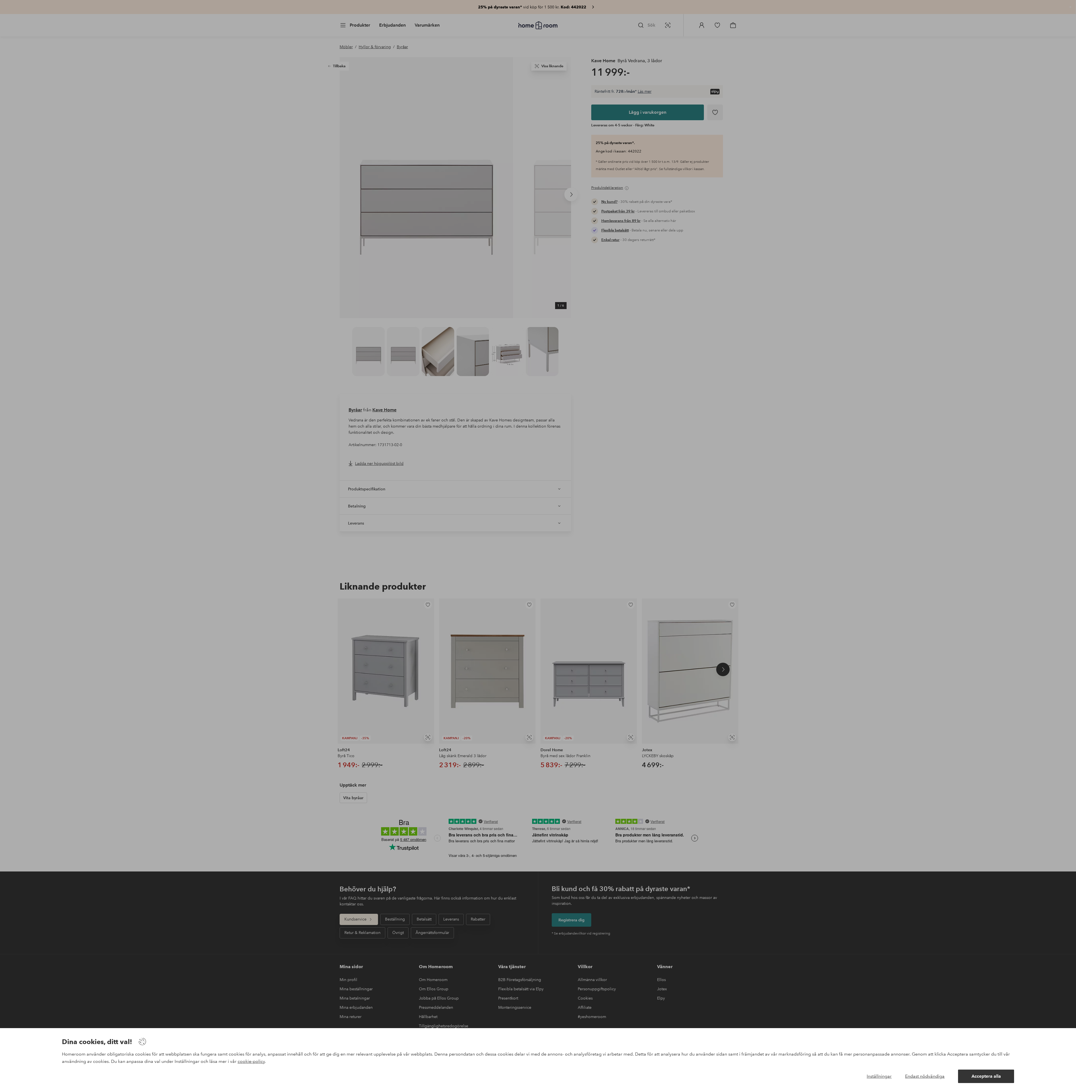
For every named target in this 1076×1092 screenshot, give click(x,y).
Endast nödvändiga (925, 1076)
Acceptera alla (986, 1076)
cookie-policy (251, 1061)
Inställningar (879, 1076)
